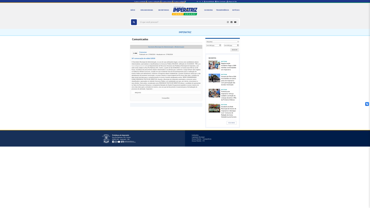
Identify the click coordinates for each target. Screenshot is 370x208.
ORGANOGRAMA (146, 10)
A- (200, 1)
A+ (197, 1)
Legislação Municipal (198, 137)
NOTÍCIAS (235, 10)
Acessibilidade (209, 1)
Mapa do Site (232, 1)
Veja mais (231, 123)
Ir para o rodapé (179, 1)
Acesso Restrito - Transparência (201, 139)
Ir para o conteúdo (140, 1)
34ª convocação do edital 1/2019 (143, 58)
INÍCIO (133, 10)
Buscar (234, 50)
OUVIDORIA (208, 10)
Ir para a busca (167, 1)
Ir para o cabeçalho (154, 1)
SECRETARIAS (163, 10)
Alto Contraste (221, 1)
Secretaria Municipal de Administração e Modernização (166, 47)
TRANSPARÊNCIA (222, 10)
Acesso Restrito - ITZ (198, 141)
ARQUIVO (138, 92)
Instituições (195, 135)
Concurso (143, 52)
